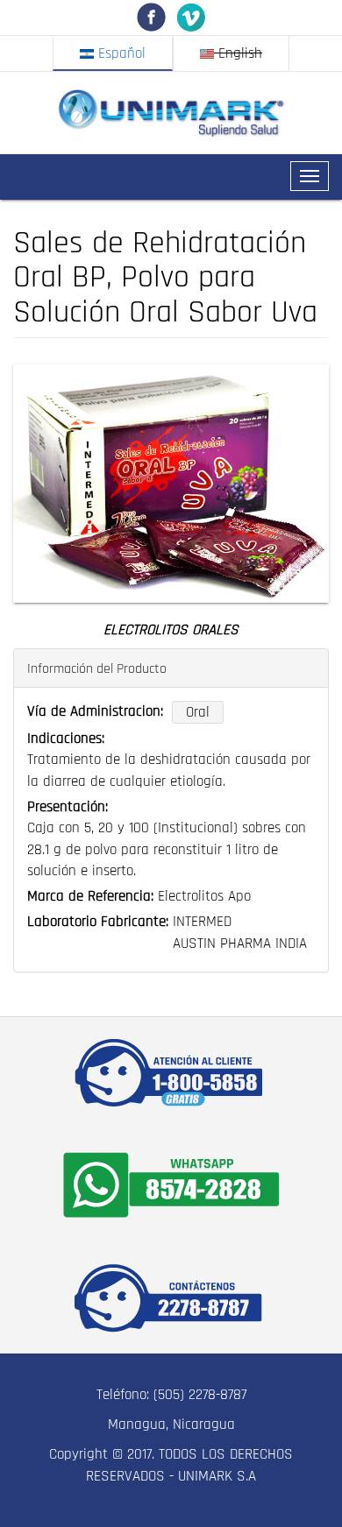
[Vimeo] (190, 16)
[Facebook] (151, 16)
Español (120, 53)
